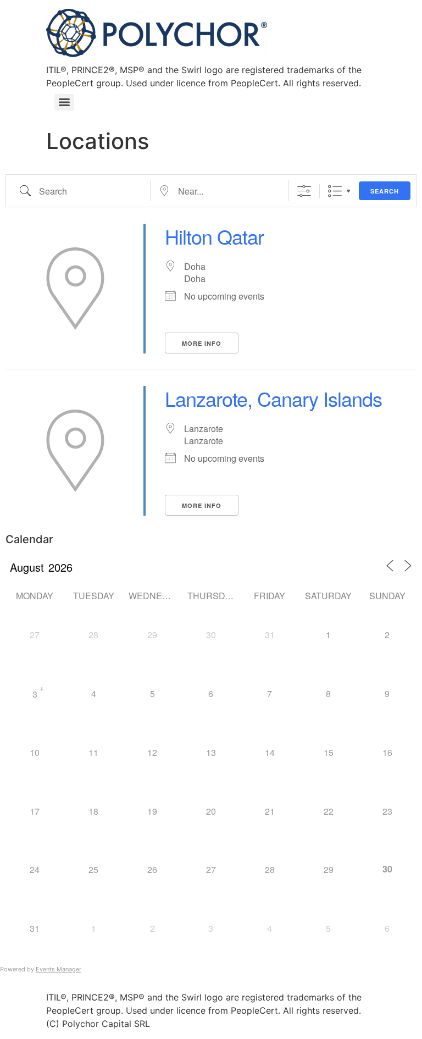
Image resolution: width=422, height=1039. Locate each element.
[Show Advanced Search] (304, 191)
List (335, 191)
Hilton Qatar (214, 236)
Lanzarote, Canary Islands (273, 398)
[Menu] (64, 102)
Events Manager (58, 969)
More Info (201, 343)
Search (384, 191)
